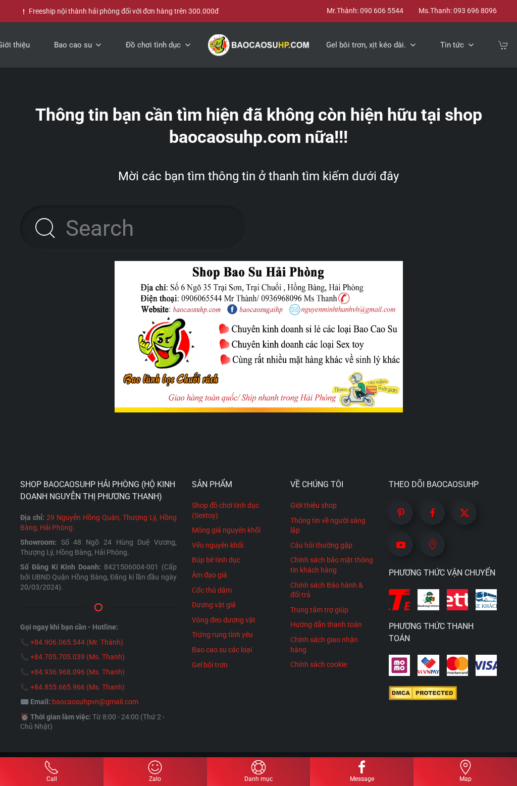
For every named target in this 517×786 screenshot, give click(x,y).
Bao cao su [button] (73, 44)
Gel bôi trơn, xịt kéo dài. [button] (366, 44)
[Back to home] (258, 45)
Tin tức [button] (452, 44)
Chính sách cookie (318, 664)
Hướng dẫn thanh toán (326, 624)
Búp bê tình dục (216, 560)
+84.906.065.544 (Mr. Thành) (76, 642)
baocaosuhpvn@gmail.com (95, 702)
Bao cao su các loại (222, 650)
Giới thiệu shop (313, 505)
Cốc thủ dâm (212, 590)
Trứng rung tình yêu (222, 635)
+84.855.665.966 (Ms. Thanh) (77, 687)
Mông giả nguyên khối (226, 530)
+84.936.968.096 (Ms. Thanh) (77, 672)
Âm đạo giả (209, 575)
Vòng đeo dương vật (223, 620)
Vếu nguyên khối (217, 545)
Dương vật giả (214, 605)
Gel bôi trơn (210, 665)
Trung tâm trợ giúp (319, 610)
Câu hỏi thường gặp (321, 545)
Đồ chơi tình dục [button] (153, 44)
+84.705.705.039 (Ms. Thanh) (77, 657)
